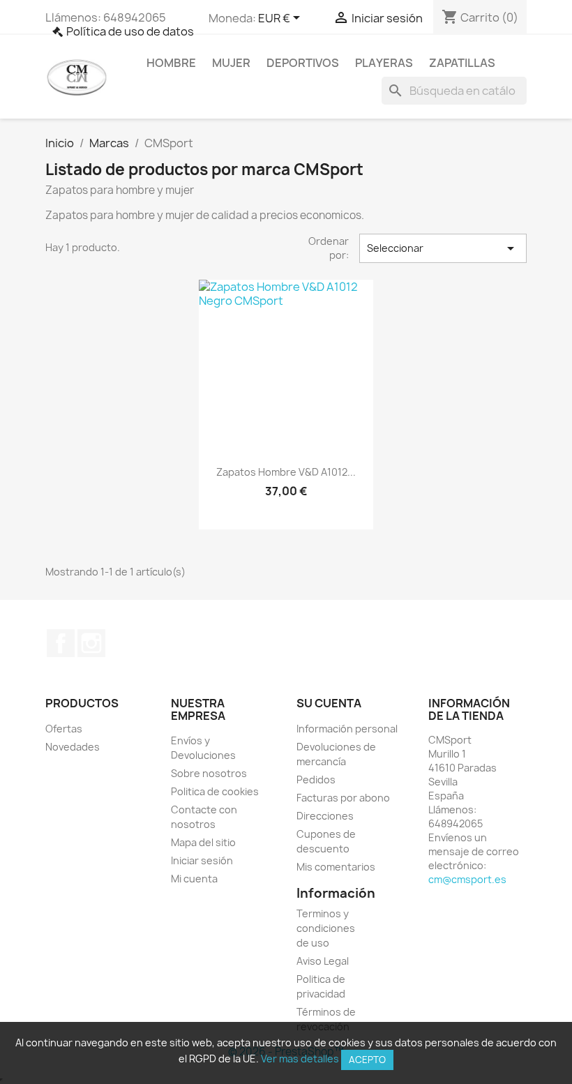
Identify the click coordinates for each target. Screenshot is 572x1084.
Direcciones (325, 815)
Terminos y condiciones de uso (325, 928)
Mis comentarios (335, 866)
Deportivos (302, 62)
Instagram (91, 643)
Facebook (61, 643)
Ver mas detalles (300, 1058)
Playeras (384, 62)
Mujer (231, 62)
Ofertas (63, 728)
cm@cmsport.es (467, 879)
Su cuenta (328, 703)
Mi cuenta (194, 878)
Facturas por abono (343, 797)
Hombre (171, 62)
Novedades (72, 746)
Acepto (367, 1059)
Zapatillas (462, 62)
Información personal (347, 728)
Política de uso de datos (130, 31)
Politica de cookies (215, 791)
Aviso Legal (322, 961)
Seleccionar (443, 248)
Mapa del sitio (203, 842)
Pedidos (316, 779)
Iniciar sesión (202, 860)
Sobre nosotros (209, 773)
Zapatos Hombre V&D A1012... (286, 472)
